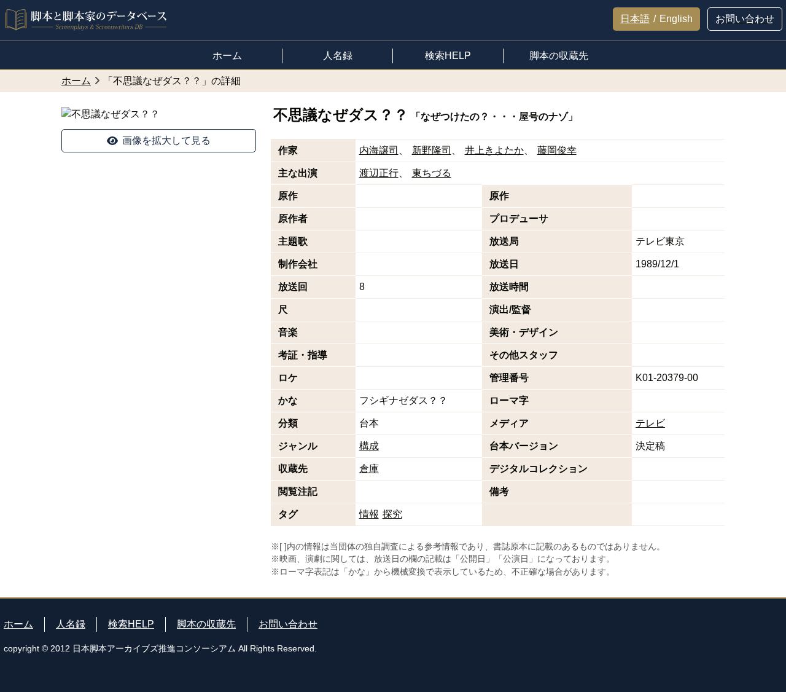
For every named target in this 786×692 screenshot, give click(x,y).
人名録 (70, 624)
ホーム (18, 624)
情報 (369, 514)
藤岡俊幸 (557, 150)
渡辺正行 (379, 173)
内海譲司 (379, 150)
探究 (392, 514)
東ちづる (431, 173)
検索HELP (131, 624)
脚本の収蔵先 (206, 624)
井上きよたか (494, 150)
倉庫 (369, 468)
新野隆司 (431, 150)
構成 (369, 446)
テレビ (650, 423)
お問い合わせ (288, 624)
